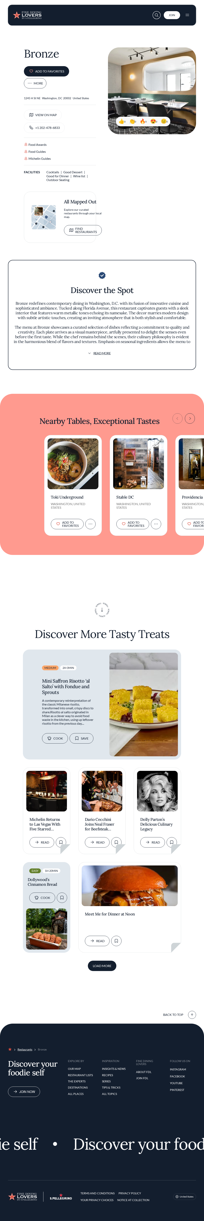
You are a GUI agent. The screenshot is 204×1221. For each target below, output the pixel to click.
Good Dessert (72, 172)
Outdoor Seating (57, 180)
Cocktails (52, 172)
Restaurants (25, 1049)
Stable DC (125, 497)
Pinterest (177, 1089)
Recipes (107, 1075)
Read (45, 842)
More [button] (38, 83)
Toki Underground (67, 497)
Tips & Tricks (111, 1087)
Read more (102, 353)
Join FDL (142, 1078)
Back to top (173, 1014)
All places (75, 1093)
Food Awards (37, 144)
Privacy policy (130, 1193)
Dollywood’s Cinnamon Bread (42, 882)
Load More (102, 966)
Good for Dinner (57, 176)
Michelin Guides (39, 158)
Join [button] (172, 15)
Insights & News (114, 1068)
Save (84, 738)
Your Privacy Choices (96, 1200)
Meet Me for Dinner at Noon (110, 914)
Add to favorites (49, 71)
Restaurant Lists (80, 1075)
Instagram (178, 1069)
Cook (58, 738)
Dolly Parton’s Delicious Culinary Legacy (156, 824)
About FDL (143, 1071)
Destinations (78, 1087)
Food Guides (37, 151)
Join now (27, 1091)
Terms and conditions (97, 1193)
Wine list (79, 176)
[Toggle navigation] (187, 15)
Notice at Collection (133, 1200)
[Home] (27, 13)
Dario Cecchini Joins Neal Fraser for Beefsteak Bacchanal (99, 824)
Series (106, 1081)
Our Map (74, 1068)
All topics (109, 1093)
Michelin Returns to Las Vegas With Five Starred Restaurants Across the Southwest (46, 824)
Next (190, 418)
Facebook (177, 1076)
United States (186, 1196)
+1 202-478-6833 (47, 127)
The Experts (76, 1081)
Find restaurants (86, 230)
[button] (157, 15)
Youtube (176, 1083)
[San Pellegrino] (61, 1198)
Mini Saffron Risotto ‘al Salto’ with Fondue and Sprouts (66, 687)
